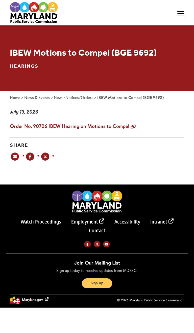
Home (15, 97)
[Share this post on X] (47, 156)
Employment (84, 222)
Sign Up (97, 283)
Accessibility (127, 222)
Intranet (158, 222)
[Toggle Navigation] (180, 13)
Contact (97, 231)
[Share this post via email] (17, 156)
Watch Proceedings (41, 222)
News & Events (37, 97)
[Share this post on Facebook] (32, 156)
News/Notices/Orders (73, 97)
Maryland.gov (33, 300)
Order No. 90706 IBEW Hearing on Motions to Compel (69, 126)
